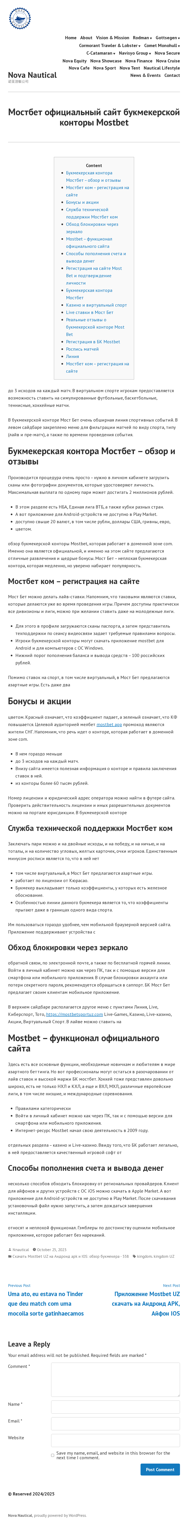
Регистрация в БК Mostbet (93, 342)
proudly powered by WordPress (60, 1515)
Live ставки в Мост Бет (89, 312)
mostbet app (109, 724)
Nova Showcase (106, 60)
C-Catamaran (99, 53)
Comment (19, 1366)
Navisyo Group (133, 53)
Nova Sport (104, 68)
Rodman (141, 38)
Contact (172, 75)
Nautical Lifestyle (162, 68)
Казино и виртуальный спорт (96, 305)
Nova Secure (167, 53)
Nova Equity (75, 60)
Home (71, 38)
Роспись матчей (82, 349)
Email (15, 1421)
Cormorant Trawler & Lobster (108, 46)
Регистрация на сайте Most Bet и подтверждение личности (94, 275)
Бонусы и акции (82, 202)
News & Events (145, 75)
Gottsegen (166, 38)
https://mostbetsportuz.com (74, 1014)
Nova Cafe (79, 68)
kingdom (144, 1256)
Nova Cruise (168, 60)
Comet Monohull (160, 46)
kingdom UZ (164, 1256)
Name (15, 1404)
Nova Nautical (32, 75)
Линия (72, 356)
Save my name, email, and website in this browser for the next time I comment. (113, 1455)
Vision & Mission (112, 38)
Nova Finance (138, 60)
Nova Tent (130, 68)
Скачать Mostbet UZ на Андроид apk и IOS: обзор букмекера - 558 (71, 1256)
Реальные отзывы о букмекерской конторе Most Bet (95, 327)
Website (16, 1438)
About (86, 38)
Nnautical (21, 1249)
